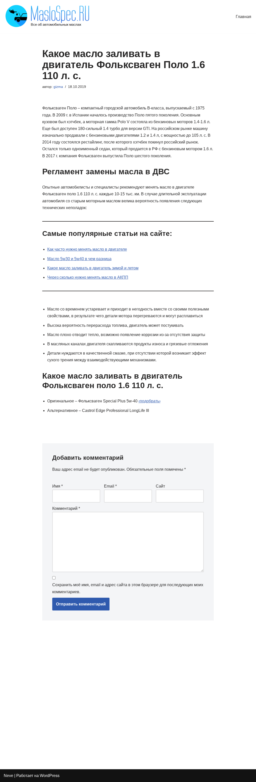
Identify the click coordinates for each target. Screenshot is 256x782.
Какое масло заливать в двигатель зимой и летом (92, 268)
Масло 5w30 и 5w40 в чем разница (79, 259)
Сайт (160, 486)
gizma (58, 87)
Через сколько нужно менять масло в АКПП (87, 277)
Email (110, 486)
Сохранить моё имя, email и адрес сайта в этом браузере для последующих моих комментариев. (127, 588)
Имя (57, 486)
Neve (8, 775)
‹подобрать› (149, 401)
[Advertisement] (114, 693)
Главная (243, 17)
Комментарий (66, 508)
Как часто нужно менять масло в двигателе (87, 249)
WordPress (50, 775)
